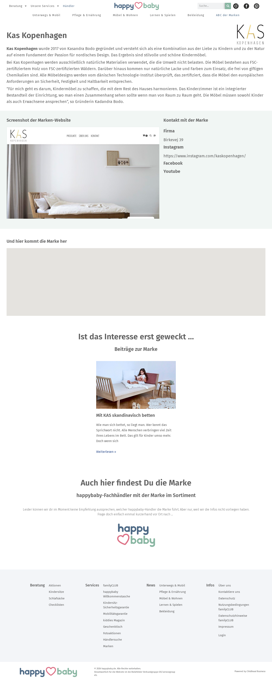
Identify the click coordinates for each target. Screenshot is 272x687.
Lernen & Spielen (163, 15)
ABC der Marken (228, 15)
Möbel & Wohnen (125, 15)
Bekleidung (196, 15)
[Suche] (228, 6)
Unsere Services (43, 6)
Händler (69, 6)
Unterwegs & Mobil (46, 15)
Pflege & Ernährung (86, 15)
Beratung (16, 6)
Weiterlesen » (106, 452)
